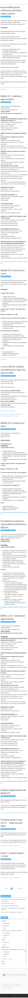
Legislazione (15, 925)
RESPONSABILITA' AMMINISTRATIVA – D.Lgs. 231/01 (14, 949)
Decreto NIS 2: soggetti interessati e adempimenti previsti (13, 909)
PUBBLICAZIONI (14, 947)
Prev (7, 888)
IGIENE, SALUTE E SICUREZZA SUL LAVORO (14, 930)
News (15, 928)
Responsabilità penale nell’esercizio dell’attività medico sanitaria (11, 10)
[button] (5, 2)
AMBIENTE (14, 921)
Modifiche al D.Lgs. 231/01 (8, 903)
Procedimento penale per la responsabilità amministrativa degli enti (13, 524)
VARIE (14, 961)
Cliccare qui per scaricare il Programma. (10, 877)
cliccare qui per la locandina (8, 410)
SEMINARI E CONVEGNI (5, 16)
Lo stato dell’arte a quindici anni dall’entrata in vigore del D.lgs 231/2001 (13, 369)
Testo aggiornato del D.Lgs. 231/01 (10, 906)
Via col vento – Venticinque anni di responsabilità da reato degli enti (14, 900)
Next (21, 888)
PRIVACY (14, 940)
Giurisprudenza (15, 923)
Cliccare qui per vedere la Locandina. (10, 845)
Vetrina (13, 375)
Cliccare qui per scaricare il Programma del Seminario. (14, 812)
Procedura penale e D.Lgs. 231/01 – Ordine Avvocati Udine (12, 823)
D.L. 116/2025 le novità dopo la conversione (12, 912)
